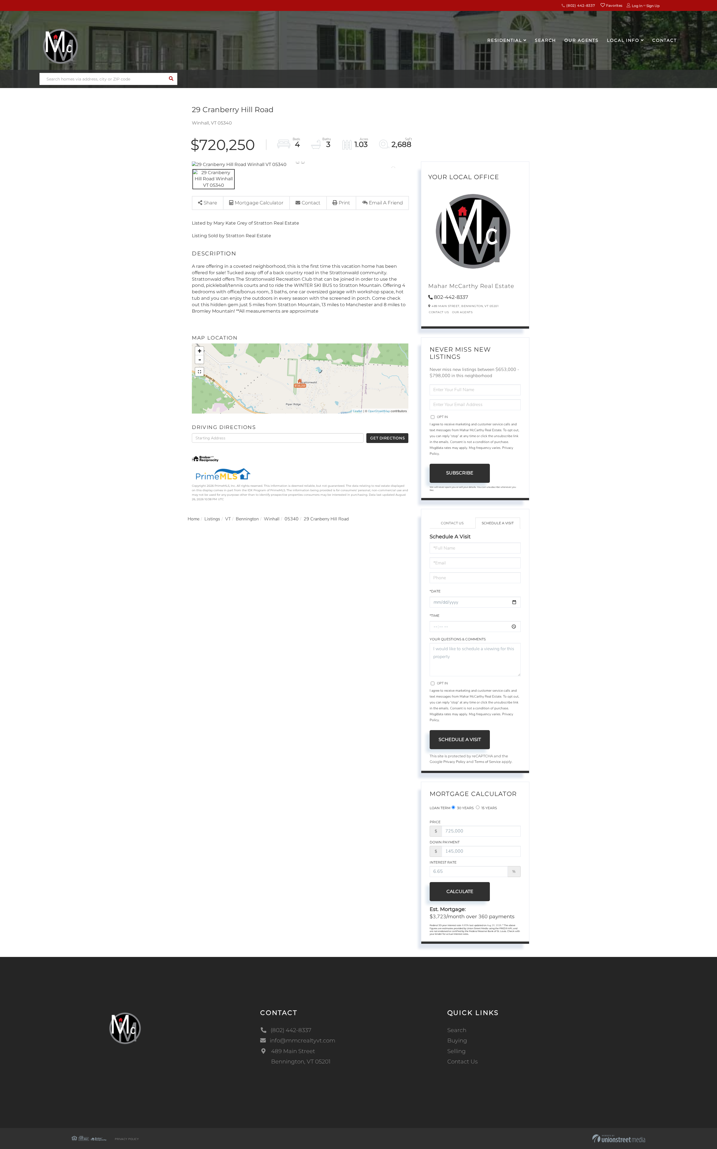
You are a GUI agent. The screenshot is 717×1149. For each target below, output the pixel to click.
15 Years (489, 808)
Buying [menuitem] (457, 1040)
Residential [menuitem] (504, 40)
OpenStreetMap (379, 411)
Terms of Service (487, 761)
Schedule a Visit (498, 523)
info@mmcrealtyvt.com (302, 1040)
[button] (171, 79)
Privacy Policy (454, 761)
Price (435, 822)
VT (228, 519)
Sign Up (653, 6)
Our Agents (462, 312)
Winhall (272, 519)
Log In (637, 6)
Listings (212, 519)
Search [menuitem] (545, 40)
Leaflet (357, 411)
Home (193, 519)
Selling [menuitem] (456, 1051)
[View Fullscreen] (199, 372)
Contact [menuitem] (664, 40)
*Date (435, 591)
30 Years (465, 808)
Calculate (459, 891)
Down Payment (445, 842)
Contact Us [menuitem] (462, 1061)
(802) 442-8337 (580, 5)
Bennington (247, 519)
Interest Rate (443, 862)
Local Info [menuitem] (623, 40)
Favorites (613, 5)
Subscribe (459, 473)
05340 (292, 519)
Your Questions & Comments (458, 639)
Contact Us (439, 312)
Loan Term (440, 808)
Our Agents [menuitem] (581, 40)
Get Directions (387, 438)
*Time (434, 615)
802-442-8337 (451, 297)
